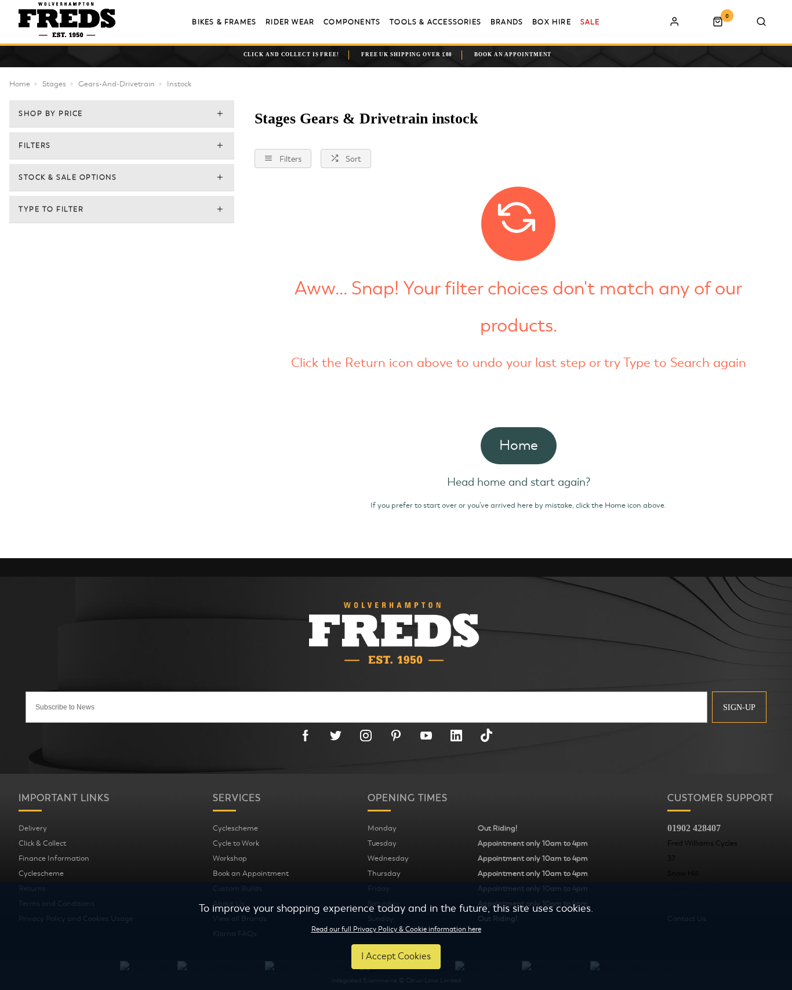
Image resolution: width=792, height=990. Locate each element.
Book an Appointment (251, 873)
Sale (590, 22)
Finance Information (54, 858)
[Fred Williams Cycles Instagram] (366, 735)
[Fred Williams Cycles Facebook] (305, 735)
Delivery (33, 828)
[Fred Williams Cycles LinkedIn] (456, 735)
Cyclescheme (41, 873)
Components (352, 22)
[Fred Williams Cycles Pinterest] (396, 735)
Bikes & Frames (224, 22)
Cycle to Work (236, 843)
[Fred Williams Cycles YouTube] (426, 735)
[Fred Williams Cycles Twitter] (335, 735)
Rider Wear (290, 22)
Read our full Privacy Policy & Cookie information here (396, 929)
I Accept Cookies (396, 956)
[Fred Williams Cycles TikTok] (486, 735)
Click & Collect (42, 843)
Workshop (230, 858)
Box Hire (551, 22)
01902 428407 (694, 828)
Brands (507, 22)
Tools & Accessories (435, 22)
